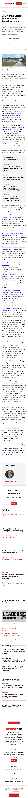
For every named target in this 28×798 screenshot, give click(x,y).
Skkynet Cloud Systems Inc (9, 635)
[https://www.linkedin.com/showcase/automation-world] (12, 773)
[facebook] (9, 49)
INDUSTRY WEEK (9, 781)
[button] (3, 4)
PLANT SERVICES (19, 781)
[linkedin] (11, 49)
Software (4, 11)
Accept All (14, 795)
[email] (19, 49)
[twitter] (14, 49)
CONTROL (9, 780)
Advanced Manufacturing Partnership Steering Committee (13, 115)
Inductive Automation (8, 631)
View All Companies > (14, 639)
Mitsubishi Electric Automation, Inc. (11, 633)
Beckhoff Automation (8, 628)
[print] (25, 49)
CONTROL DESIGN (17, 780)
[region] (14, 792)
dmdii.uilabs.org (8, 454)
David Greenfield (14, 38)
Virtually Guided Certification (10, 217)
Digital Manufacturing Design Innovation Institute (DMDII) (13, 129)
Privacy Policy (16, 791)
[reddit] (16, 49)
